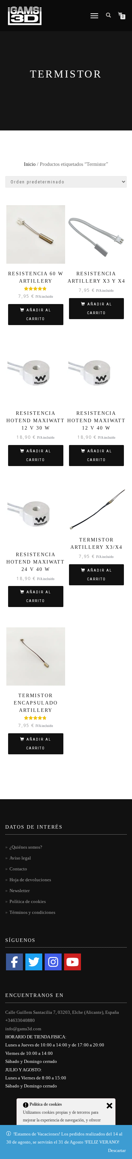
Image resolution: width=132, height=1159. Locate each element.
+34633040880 (20, 1020)
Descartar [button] (117, 1150)
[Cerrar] (109, 1106)
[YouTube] (72, 962)
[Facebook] (14, 962)
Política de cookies (28, 901)
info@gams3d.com (23, 1028)
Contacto (18, 868)
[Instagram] (53, 962)
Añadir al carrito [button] (38, 314)
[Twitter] (33, 962)
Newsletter (20, 890)
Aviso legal (20, 858)
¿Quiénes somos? (26, 847)
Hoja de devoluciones (30, 879)
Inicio (30, 164)
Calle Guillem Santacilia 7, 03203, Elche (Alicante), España (62, 1012)
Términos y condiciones (32, 912)
